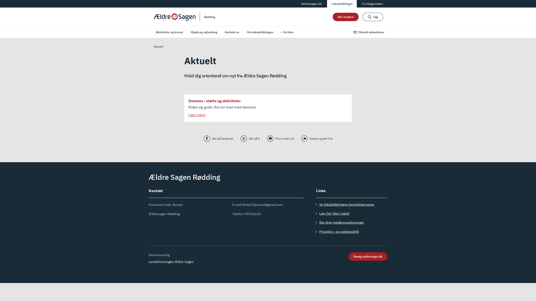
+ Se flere (287, 32)
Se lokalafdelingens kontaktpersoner (346, 204)
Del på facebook (222, 138)
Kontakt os (232, 32)
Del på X (254, 138)
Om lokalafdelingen (260, 32)
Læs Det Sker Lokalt (334, 213)
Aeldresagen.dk (311, 4)
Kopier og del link (321, 138)
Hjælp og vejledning (204, 32)
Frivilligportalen (372, 4)
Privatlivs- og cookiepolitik (339, 232)
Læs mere (196, 114)
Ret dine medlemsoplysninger (341, 222)
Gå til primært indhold (169, 3)
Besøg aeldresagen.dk (368, 256)
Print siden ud (285, 138)
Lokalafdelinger (342, 4)
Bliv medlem (346, 17)
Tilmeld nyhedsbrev (371, 32)
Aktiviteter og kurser (169, 32)
